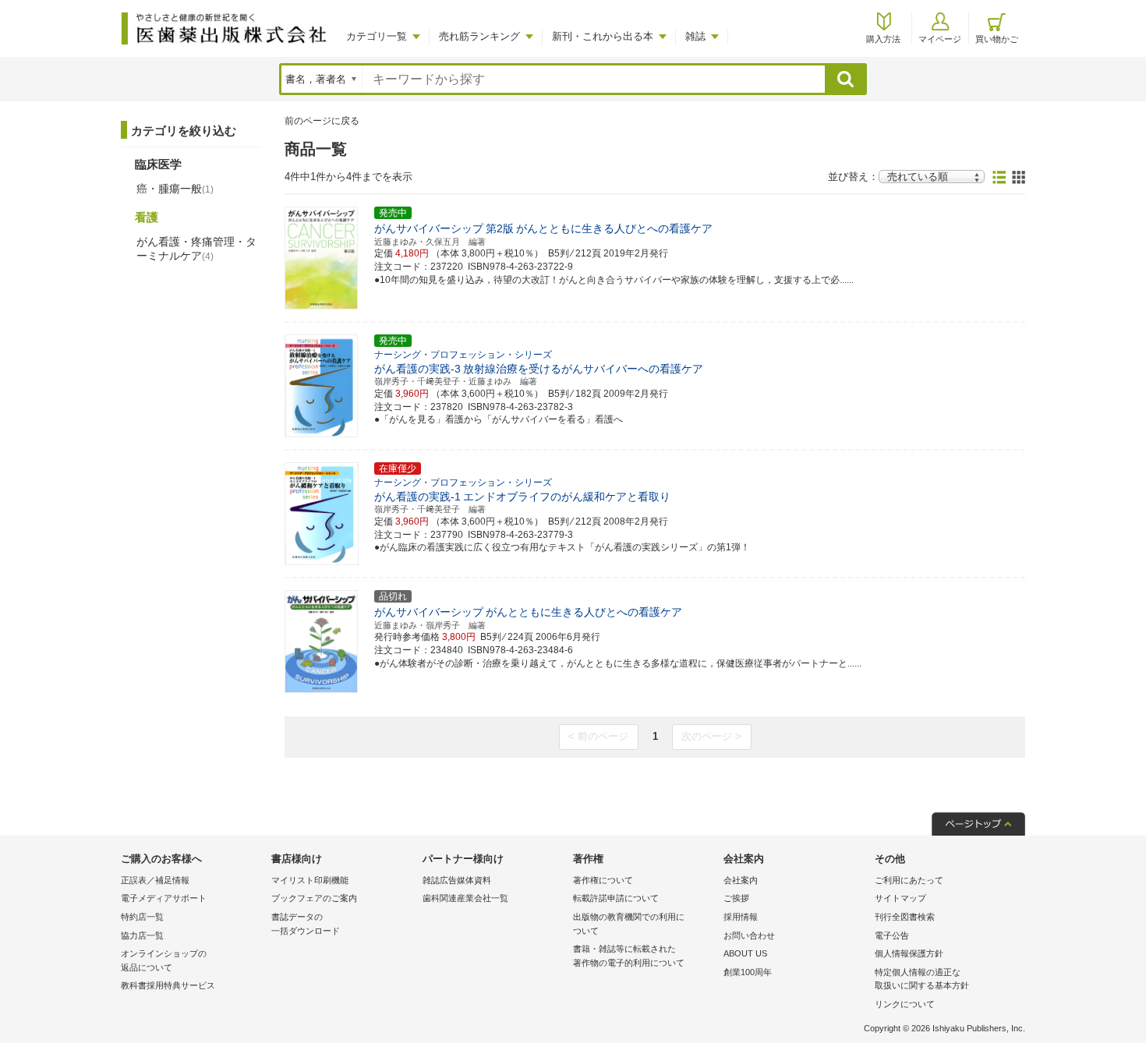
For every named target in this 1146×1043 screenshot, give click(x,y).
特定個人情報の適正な (922, 979)
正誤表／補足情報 (155, 880)
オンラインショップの (164, 960)
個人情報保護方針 (909, 953)
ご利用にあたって (909, 880)
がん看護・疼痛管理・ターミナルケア (196, 248)
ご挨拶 (736, 898)
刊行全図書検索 (905, 916)
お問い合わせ (749, 935)
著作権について (603, 880)
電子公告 (892, 935)
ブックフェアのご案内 (314, 898)
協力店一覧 (142, 935)
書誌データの (305, 923)
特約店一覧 (142, 916)
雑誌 (695, 36)
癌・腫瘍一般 (175, 188)
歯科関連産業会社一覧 (465, 898)
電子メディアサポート (164, 898)
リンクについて (905, 1004)
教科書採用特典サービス (168, 985)
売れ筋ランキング (479, 36)
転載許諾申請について (616, 898)
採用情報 (740, 916)
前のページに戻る (322, 120)
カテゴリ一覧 (376, 36)
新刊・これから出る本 (602, 36)
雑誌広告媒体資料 (457, 880)
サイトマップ (900, 898)
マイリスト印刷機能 (309, 880)
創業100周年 (747, 972)
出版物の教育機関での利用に (628, 923)
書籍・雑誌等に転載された (628, 955)
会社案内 (740, 880)
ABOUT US (745, 953)
